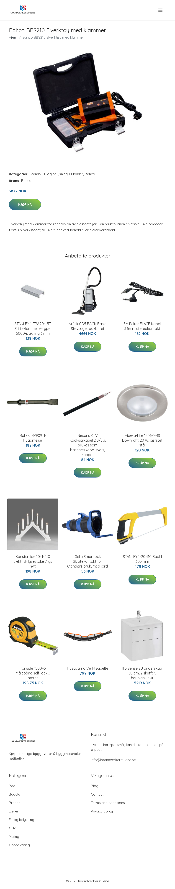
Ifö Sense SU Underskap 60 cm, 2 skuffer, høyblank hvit (142, 673)
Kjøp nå (25, 204)
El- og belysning (55, 174)
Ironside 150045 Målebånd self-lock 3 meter (33, 673)
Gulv (12, 828)
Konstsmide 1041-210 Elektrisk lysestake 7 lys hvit (32, 561)
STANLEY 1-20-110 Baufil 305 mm (142, 559)
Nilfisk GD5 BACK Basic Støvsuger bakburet (87, 326)
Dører (13, 811)
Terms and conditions (108, 803)
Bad (12, 786)
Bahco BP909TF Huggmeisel (33, 438)
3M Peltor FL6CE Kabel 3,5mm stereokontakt (142, 326)
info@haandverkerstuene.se (113, 760)
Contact (97, 794)
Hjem (13, 37)
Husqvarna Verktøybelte (87, 668)
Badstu (14, 794)
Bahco (90, 174)
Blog (94, 786)
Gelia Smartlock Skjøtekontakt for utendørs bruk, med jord (87, 561)
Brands (35, 174)
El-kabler (76, 174)
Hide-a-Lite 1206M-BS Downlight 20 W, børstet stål (142, 440)
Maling (14, 836)
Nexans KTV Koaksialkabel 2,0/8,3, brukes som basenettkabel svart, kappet (87, 445)
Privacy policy (102, 811)
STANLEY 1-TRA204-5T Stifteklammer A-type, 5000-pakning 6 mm (33, 328)
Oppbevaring (19, 845)
